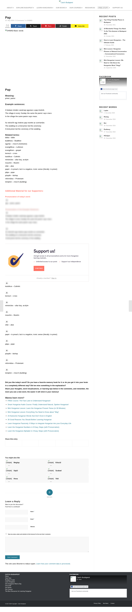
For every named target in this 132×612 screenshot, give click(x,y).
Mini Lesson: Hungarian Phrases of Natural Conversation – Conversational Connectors (115, 51)
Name (32, 511)
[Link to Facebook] (119, 2)
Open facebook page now (110, 89)
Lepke (106, 110)
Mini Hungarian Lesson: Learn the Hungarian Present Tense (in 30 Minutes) (36, 408)
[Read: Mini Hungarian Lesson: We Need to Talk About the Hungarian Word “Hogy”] (101, 61)
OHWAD (29, 20)
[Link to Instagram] (122, 2)
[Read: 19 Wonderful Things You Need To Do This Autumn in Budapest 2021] (101, 29)
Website (32, 526)
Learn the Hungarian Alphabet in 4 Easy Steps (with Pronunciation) (33, 431)
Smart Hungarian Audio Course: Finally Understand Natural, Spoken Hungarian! (38, 405)
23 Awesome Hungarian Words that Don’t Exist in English (30, 416)
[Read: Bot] (101, 124)
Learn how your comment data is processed (53, 564)
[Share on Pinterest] (47, 443)
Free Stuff (8, 585)
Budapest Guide (10, 580)
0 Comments (20, 20)
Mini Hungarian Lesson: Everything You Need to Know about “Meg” (33, 412)
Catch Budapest (112, 80)
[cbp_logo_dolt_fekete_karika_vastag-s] (66, 2)
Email (32, 519)
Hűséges (107, 135)
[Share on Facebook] (13, 443)
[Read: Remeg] (101, 117)
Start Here (8, 578)
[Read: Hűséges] (101, 136)
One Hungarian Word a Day (13, 584)
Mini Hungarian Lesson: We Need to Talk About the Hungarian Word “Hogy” (113, 62)
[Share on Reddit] (63, 443)
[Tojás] (130, 306)
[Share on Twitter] (30, 443)
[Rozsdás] (1, 306)
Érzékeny (107, 129)
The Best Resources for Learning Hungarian (18, 591)
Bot (105, 123)
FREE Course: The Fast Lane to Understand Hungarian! (29, 401)
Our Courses (9, 589)
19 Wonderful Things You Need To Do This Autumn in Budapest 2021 (115, 31)
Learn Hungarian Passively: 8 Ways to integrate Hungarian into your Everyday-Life (39, 423)
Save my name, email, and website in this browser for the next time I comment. (29, 534)
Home (7, 576)
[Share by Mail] (80, 443)
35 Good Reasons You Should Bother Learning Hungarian (30, 420)
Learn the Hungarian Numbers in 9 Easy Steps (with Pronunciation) (33, 427)
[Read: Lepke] (101, 111)
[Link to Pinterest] (125, 2)
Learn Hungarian (10, 582)
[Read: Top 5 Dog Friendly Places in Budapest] (101, 21)
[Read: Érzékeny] (101, 130)
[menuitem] (10, 7)
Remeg (106, 117)
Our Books (8, 587)
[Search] (125, 7)
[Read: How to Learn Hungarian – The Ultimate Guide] (101, 41)
